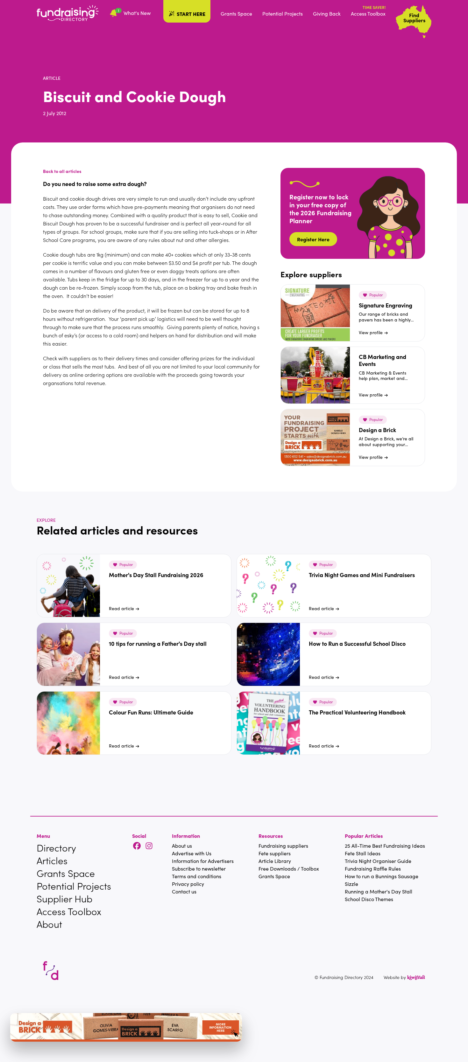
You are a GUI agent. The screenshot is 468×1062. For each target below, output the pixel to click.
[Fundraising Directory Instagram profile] (149, 846)
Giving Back (327, 13)
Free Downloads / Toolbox (289, 868)
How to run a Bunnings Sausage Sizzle (381, 880)
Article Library (275, 861)
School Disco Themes (369, 899)
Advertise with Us (191, 853)
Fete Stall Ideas (362, 853)
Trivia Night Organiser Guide (378, 861)
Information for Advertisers (203, 861)
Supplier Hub (64, 898)
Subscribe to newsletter (199, 868)
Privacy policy (188, 883)
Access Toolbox (368, 13)
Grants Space (236, 13)
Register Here (313, 239)
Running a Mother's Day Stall (378, 891)
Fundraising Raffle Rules (373, 868)
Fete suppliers (275, 853)
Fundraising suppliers (283, 845)
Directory (56, 847)
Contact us (184, 891)
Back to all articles (62, 171)
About (49, 924)
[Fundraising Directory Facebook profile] (137, 846)
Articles (52, 860)
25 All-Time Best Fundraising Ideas (385, 845)
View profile (371, 332)
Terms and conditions (196, 876)
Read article (121, 608)
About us (182, 845)
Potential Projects (282, 13)
